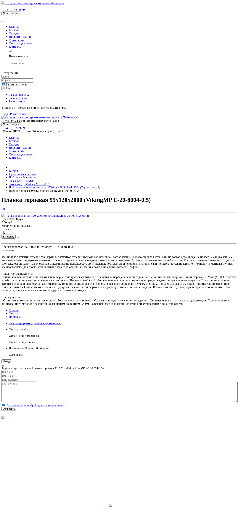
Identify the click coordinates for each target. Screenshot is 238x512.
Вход (4, 114)
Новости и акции (20, 36)
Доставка (15, 316)
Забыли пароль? (19, 94)
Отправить (9, 408)
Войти (6, 88)
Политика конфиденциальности (21, 427)
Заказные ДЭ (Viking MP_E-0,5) (29, 184)
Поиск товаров (11, 13)
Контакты (15, 46)
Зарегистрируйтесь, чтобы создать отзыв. (35, 323)
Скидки (14, 33)
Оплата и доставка (21, 43)
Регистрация (17, 101)
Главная (14, 26)
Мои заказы (16, 472)
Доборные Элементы (22, 177)
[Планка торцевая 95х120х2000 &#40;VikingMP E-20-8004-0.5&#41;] (45, 215)
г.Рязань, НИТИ (19, 485)
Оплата (13, 313)
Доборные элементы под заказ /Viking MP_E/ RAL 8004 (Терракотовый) (54, 187)
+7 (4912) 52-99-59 (13, 9)
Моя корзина (17, 468)
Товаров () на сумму (20, 17)
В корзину (8, 236)
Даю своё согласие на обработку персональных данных (36, 405)
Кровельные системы (22, 174)
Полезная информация (23, 448)
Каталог (14, 30)
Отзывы (14, 310)
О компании (17, 40)
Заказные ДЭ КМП (21, 180)
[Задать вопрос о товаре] (17, 237)
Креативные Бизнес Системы (119, 508)
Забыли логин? (18, 98)
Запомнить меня (16, 84)
